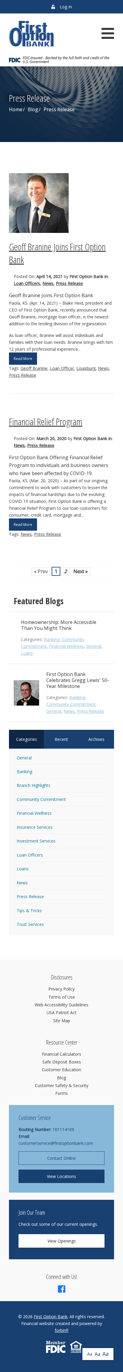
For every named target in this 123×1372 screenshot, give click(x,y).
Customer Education (61, 1069)
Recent (61, 739)
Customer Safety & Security (61, 1085)
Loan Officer (62, 368)
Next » (80, 571)
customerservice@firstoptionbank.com (56, 1143)
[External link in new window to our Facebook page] (61, 1290)
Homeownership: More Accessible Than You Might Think (58, 625)
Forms (61, 1093)
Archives (96, 739)
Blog (33, 109)
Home (15, 109)
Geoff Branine (34, 368)
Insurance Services (35, 827)
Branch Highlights (33, 785)
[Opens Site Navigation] (108, 33)
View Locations (61, 1176)
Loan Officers (27, 283)
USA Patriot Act (61, 1012)
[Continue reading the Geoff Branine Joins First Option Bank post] (61, 203)
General (93, 646)
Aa (89, 1354)
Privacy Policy (61, 989)
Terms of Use (61, 997)
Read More (23, 358)
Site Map (61, 1020)
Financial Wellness (66, 646)
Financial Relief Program (45, 421)
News (47, 283)
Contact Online (61, 1158)
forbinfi (61, 1330)
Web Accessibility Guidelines (61, 1005)
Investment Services (36, 841)
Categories (26, 739)
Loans (27, 653)
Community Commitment (71, 704)
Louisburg (86, 368)
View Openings (61, 1241)
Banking (51, 639)
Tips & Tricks (29, 910)
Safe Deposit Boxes (61, 1062)
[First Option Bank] (31, 33)
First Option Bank (50, 1316)
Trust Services (30, 924)
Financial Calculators (61, 1054)
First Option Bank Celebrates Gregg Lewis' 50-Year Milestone (77, 680)
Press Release (69, 283)
